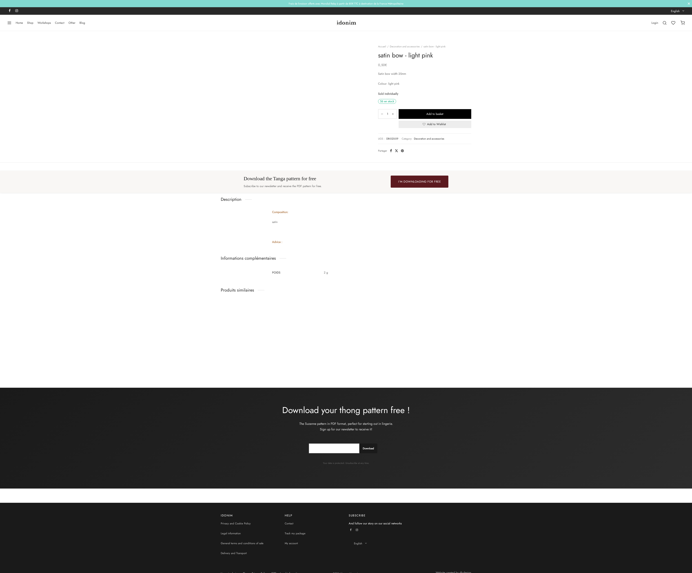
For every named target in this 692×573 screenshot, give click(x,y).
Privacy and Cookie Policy (236, 523)
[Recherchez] (664, 23)
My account (291, 543)
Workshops (44, 23)
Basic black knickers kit (235, 364)
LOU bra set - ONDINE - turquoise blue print (439, 364)
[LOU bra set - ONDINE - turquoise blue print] (442, 330)
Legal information (231, 533)
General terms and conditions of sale (242, 543)
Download (368, 448)
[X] (396, 151)
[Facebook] (9, 11)
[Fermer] (688, 3)
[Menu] (9, 23)
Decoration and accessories (405, 46)
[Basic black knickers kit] (250, 330)
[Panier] (682, 23)
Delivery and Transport (234, 553)
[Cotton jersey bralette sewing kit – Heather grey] (378, 330)
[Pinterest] (402, 151)
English (675, 11)
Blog (82, 23)
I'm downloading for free (419, 182)
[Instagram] (16, 11)
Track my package (295, 533)
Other (71, 23)
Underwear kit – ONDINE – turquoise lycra (311, 364)
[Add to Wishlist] (277, 364)
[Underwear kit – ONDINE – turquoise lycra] (314, 330)
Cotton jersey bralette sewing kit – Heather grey (375, 366)
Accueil (382, 46)
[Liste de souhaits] (673, 23)
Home (19, 23)
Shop (30, 23)
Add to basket (435, 114)
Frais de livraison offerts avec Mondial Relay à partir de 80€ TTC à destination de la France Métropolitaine (346, 3)
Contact (59, 23)
